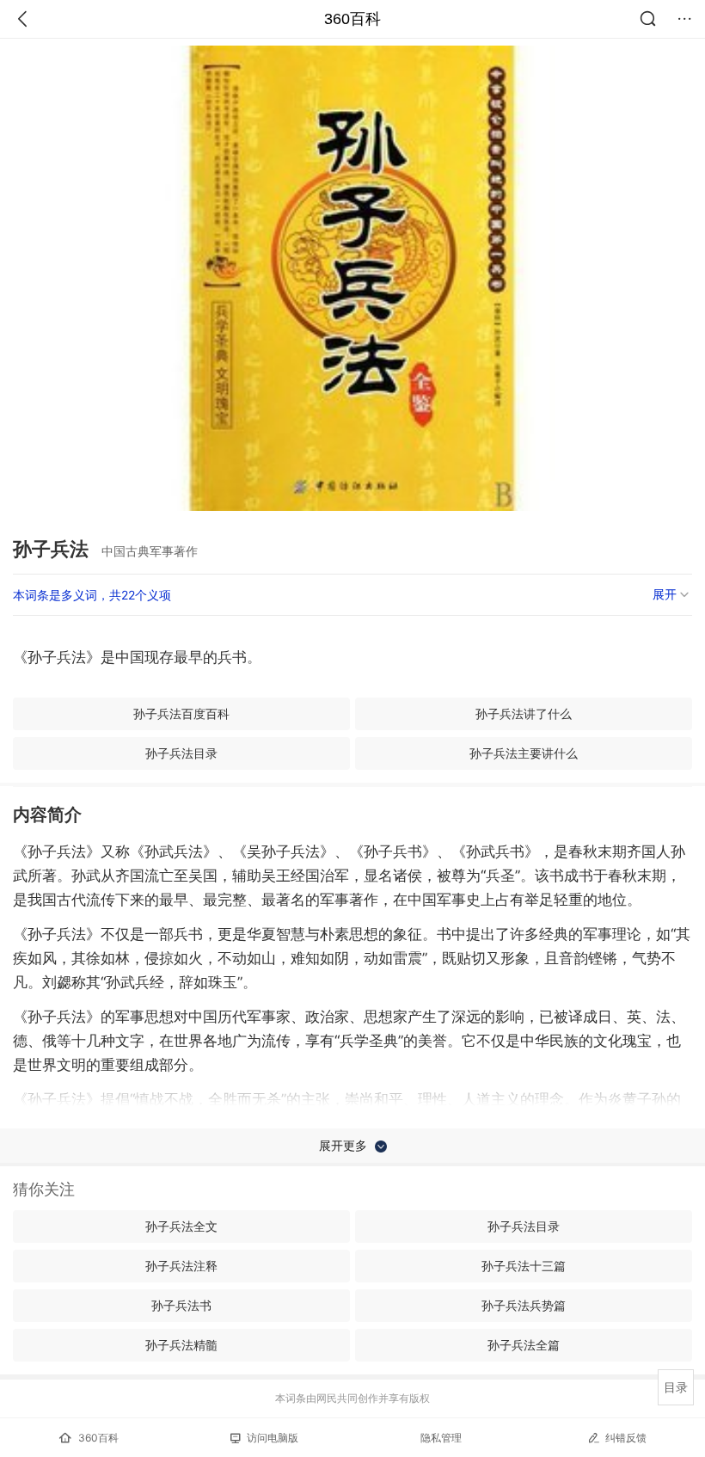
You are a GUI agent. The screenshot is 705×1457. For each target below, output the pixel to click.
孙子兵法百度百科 (181, 713)
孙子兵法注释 (181, 1265)
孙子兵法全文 (181, 1226)
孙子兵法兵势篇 (523, 1305)
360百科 (352, 19)
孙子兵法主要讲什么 (523, 753)
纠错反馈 (626, 1437)
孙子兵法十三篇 (523, 1265)
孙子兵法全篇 (523, 1344)
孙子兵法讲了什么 (523, 713)
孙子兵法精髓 (181, 1344)
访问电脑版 (272, 1437)
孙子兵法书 (181, 1305)
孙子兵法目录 (181, 753)
